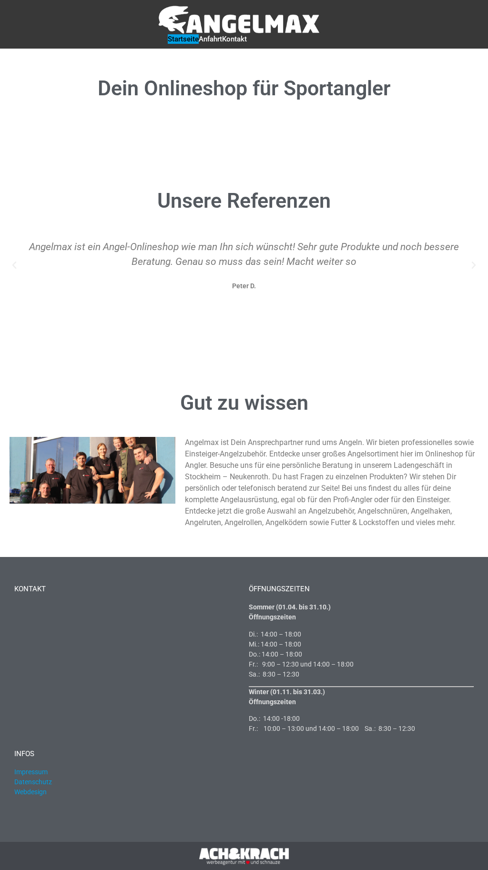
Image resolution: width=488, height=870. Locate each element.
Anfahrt (210, 39)
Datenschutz (33, 782)
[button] (14, 265)
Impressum (31, 772)
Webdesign (31, 792)
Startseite (183, 39)
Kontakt (234, 39)
